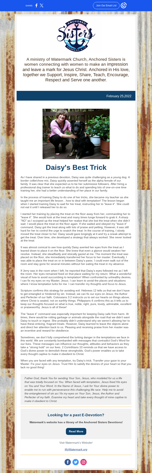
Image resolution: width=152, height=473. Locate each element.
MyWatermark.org (76, 449)
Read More (76, 431)
